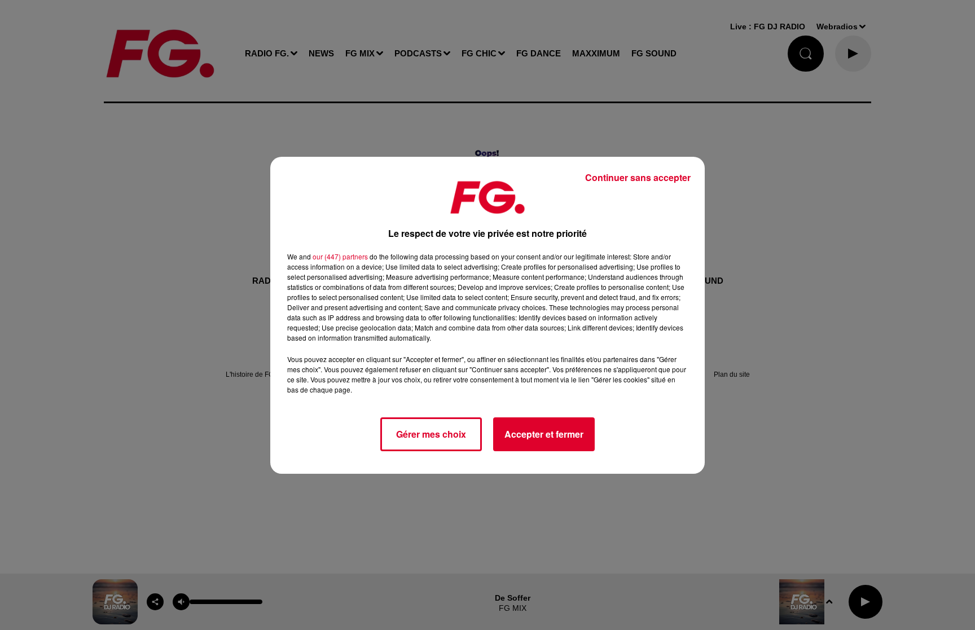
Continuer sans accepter (638, 177)
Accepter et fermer (543, 434)
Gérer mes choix (431, 434)
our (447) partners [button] (340, 256)
